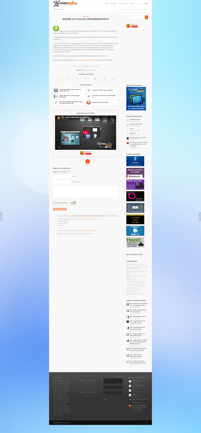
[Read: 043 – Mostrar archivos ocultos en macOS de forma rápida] (127, 349)
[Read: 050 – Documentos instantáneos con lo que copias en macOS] (127, 304)
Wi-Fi (69, 411)
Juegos (60, 396)
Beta (66, 382)
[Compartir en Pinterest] (85, 79)
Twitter (64, 411)
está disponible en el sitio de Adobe (89, 60)
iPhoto (55, 393)
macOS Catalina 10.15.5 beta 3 (138, 137)
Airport (62, 380)
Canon (69, 382)
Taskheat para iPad (135, 119)
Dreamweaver (91, 70)
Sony (55, 411)
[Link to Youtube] (147, 3)
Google (55, 390)
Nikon (55, 403)
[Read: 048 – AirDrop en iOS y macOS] (127, 317)
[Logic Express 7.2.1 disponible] (1, 216)
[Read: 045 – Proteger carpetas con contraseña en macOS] (127, 334)
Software (86, 16)
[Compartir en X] (67, 79)
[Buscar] (136, 3)
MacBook (56, 398)
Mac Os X (68, 398)
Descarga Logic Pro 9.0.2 (140, 264)
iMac (63, 390)
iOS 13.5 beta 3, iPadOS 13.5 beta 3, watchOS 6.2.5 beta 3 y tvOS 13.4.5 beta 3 (138, 144)
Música (59, 401)
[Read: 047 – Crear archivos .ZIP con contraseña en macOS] (127, 321)
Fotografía (56, 388)
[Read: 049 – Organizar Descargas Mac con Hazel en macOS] (127, 310)
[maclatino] (65, 3)
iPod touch (60, 393)
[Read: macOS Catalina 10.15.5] (127, 124)
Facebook (56, 385)
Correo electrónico (76, 181)
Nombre (74, 176)
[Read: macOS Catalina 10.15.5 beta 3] (127, 138)
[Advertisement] (137, 56)
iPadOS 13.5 (133, 133)
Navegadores (65, 401)
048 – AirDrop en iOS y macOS (138, 316)
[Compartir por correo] (113, 79)
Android (67, 380)
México (55, 401)
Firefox (60, 385)
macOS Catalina (136, 288)
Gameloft (61, 388)
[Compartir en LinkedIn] (95, 79)
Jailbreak (55, 396)
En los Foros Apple (134, 254)
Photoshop (64, 403)
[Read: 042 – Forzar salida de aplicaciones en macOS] (127, 355)
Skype (60, 409)
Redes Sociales (66, 406)
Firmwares (66, 385)
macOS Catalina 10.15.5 (136, 124)
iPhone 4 (67, 390)
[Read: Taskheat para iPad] (127, 120)
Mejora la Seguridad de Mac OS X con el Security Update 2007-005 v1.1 (137, 267)
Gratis (59, 390)
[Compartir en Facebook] (57, 79)
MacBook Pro (62, 398)
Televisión (59, 411)
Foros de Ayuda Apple (87, 230)
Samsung (55, 409)
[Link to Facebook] (144, 3)
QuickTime (56, 406)
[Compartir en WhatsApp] (76, 79)
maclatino (96, 66)
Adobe (85, 70)
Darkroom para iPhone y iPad (139, 282)
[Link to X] (142, 3)
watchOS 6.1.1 (135, 279)
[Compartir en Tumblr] (104, 79)
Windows (55, 414)
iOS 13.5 (132, 128)
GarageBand (67, 388)
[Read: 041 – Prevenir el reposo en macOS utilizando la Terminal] (127, 361)
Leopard (65, 396)
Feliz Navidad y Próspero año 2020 (138, 276)
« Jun (104, 399)
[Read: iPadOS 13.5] (127, 133)
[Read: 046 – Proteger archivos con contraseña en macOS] (127, 328)
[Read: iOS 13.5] (127, 129)
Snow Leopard (66, 409)
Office (59, 403)
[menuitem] (107, 3)
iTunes (65, 393)
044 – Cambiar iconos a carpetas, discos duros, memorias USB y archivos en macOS (138, 341)
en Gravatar (86, 233)
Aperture (56, 382)
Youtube (61, 414)
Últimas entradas (58, 9)
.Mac (55, 380)
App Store (61, 382)
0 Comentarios (85, 66)
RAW (61, 406)
